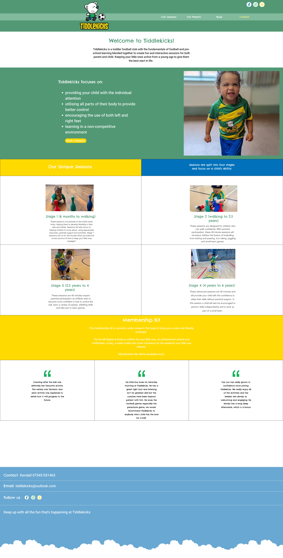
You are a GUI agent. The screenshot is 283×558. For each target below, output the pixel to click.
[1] (262, 4)
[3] (249, 4)
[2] (255, 4)
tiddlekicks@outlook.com (36, 486)
